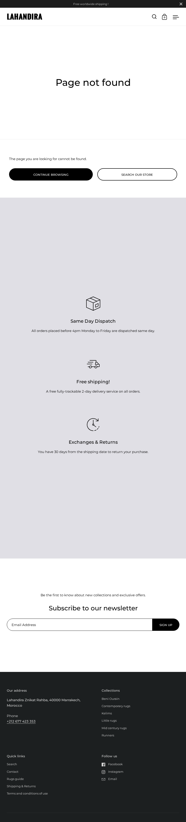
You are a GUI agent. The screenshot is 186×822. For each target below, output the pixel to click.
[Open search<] (154, 16)
